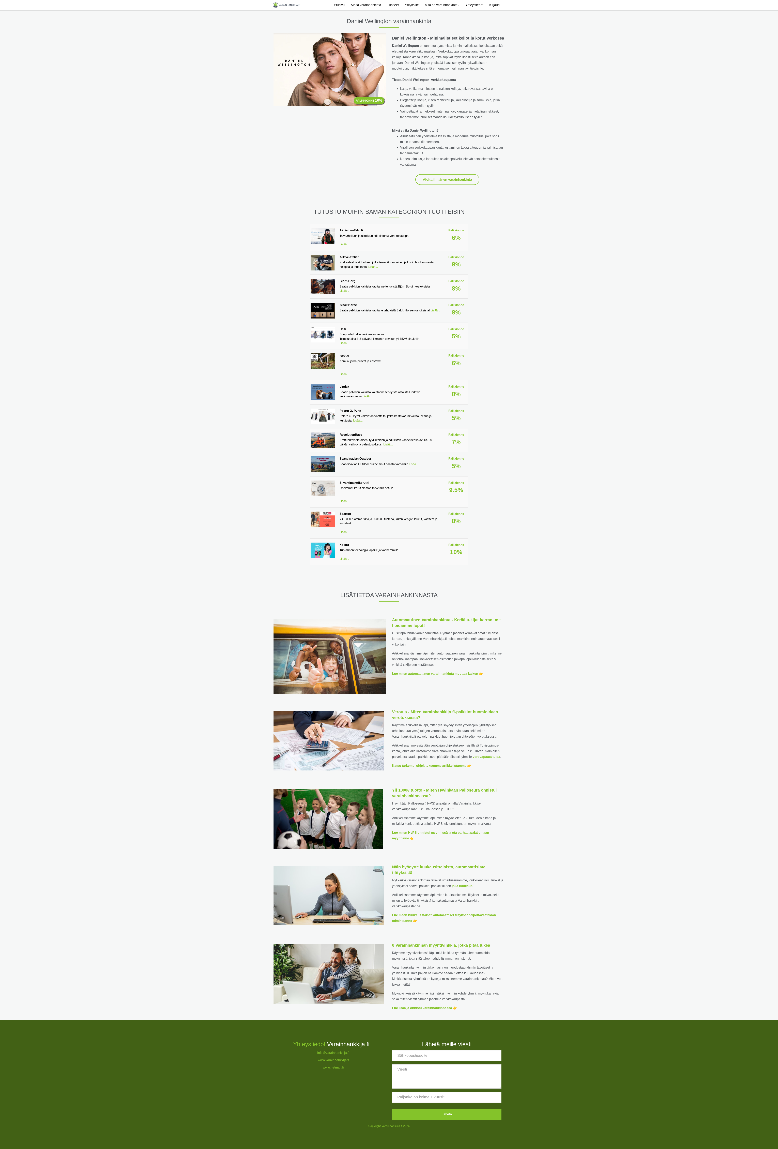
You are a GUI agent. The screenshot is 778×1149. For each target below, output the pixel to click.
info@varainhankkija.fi (333, 1053)
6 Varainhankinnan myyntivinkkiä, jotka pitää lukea (441, 945)
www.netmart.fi (333, 1067)
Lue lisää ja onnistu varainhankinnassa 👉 (424, 1008)
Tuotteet (393, 5)
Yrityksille (412, 5)
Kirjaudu (495, 5)
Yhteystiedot (474, 5)
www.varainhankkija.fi (333, 1060)
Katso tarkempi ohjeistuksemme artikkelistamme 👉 (431, 765)
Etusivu (339, 5)
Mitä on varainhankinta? (442, 5)
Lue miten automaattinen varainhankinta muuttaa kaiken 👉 (437, 673)
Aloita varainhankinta (366, 5)
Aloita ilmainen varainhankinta (447, 179)
